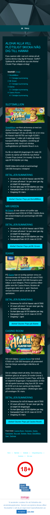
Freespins (28, 431)
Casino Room (25, 359)
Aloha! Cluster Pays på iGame (25, 324)
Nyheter (23, 433)
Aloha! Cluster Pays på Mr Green (25, 246)
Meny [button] (27, 28)
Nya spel (17, 433)
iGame (11, 275)
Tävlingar (13, 436)
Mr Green (9, 211)
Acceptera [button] (21, 512)
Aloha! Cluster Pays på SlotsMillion (25, 199)
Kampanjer (9, 433)
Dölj (18, 72)
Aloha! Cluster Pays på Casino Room (25, 422)
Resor (29, 433)
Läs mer (30, 512)
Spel (7, 436)
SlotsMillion (10, 128)
